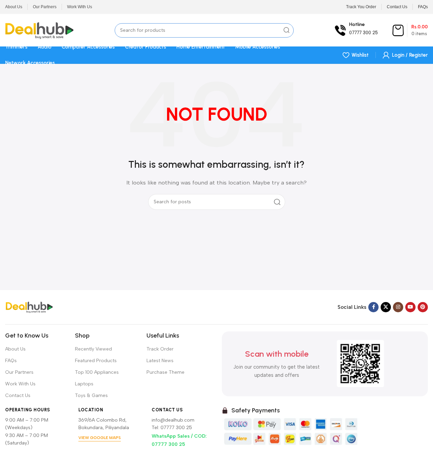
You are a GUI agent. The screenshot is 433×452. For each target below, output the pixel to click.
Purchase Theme (165, 372)
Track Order (160, 349)
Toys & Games (91, 395)
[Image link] (29, 306)
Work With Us (20, 384)
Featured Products (96, 361)
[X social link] (386, 307)
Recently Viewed (93, 349)
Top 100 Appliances (97, 372)
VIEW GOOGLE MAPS (99, 437)
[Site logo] (39, 30)
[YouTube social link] (410, 307)
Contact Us (17, 395)
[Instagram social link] (398, 307)
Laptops (84, 384)
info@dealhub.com (173, 420)
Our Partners (19, 372)
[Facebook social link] (373, 307)
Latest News (160, 361)
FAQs (11, 361)
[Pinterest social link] (423, 307)
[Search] (286, 30)
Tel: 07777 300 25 (172, 427)
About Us (15, 349)
